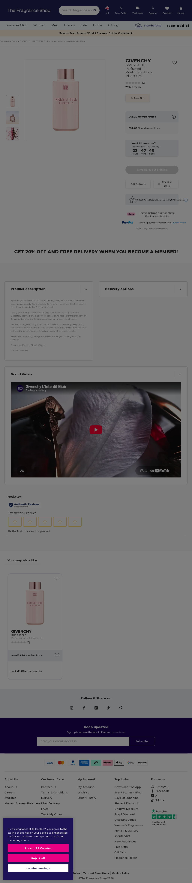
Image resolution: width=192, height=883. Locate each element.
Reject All (38, 858)
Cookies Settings (38, 868)
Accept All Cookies (38, 848)
